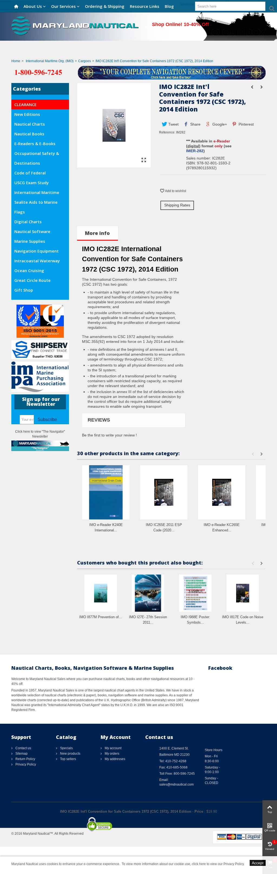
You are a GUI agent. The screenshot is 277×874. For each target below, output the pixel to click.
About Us (33, 6)
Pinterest (246, 124)
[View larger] (144, 160)
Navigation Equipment (36, 251)
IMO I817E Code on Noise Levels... (242, 619)
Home (15, 61)
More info (97, 233)
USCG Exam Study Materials (31, 183)
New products (69, 753)
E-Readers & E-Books (34, 143)
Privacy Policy (25, 764)
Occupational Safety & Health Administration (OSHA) (36, 154)
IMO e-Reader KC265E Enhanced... (222, 527)
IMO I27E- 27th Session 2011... (148, 619)
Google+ (219, 124)
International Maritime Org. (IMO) (50, 61)
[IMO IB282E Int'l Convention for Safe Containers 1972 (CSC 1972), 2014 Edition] (114, 165)
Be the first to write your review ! (109, 435)
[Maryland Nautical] (74, 25)
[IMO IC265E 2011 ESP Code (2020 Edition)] (163, 492)
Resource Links (144, 6)
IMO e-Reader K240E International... (106, 527)
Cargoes (84, 61)
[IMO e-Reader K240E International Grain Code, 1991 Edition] (106, 492)
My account (112, 748)
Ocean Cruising (29, 270)
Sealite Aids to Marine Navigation (36, 203)
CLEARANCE (25, 104)
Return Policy (25, 759)
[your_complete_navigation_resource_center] (138, 72)
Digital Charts (28, 221)
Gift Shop (23, 290)
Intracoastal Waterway (37, 260)
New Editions (27, 114)
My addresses (114, 759)
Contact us (23, 748)
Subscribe (47, 419)
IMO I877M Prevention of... (100, 617)
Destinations (27, 163)
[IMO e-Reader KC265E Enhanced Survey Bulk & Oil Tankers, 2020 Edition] (221, 492)
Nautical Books (29, 133)
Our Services (63, 6)
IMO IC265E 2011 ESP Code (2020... (164, 527)
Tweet (173, 124)
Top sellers (67, 759)
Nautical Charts (29, 124)
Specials (66, 748)
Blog (169, 6)
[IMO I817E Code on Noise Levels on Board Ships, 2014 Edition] (242, 593)
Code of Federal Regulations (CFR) (31, 174)
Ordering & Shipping (104, 6)
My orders (111, 753)
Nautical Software (32, 231)
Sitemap (21, 753)
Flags (19, 212)
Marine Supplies (29, 241)
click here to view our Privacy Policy (218, 864)
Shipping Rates (177, 205)
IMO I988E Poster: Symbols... (195, 619)
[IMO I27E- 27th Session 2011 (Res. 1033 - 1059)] (148, 593)
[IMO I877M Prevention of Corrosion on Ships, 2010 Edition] (100, 593)
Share (194, 124)
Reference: (167, 132)
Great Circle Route (32, 280)
